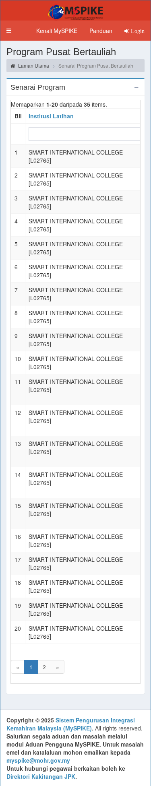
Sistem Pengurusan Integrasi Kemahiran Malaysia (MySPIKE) (70, 724)
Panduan (100, 31)
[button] (8, 31)
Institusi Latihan (51, 116)
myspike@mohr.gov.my (38, 760)
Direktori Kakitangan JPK (40, 776)
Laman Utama (33, 65)
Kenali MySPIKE (56, 31)
